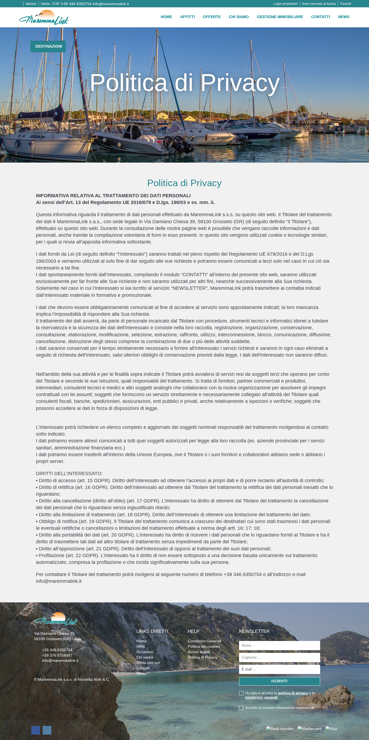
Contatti (320, 17)
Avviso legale (199, 652)
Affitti (187, 17)
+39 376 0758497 (57, 655)
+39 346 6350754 (76, 4)
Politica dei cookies (204, 646)
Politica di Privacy (202, 657)
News (343, 17)
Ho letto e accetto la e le (280, 695)
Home (166, 17)
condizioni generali (261, 697)
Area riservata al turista (319, 4)
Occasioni (144, 652)
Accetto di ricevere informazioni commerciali (280, 708)
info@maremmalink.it (111, 4)
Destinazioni (48, 46)
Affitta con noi (148, 662)
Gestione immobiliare (280, 17)
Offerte (212, 17)
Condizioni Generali (204, 641)
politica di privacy (293, 693)
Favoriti (345, 4)
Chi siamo (239, 17)
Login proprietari (285, 4)
